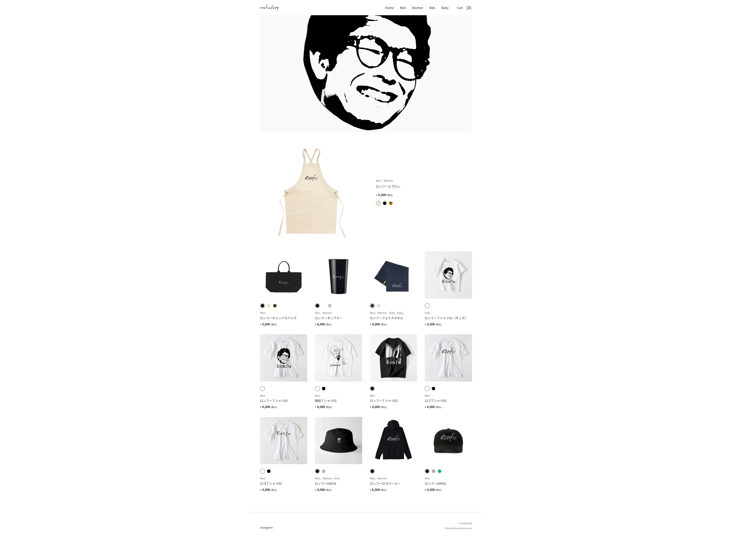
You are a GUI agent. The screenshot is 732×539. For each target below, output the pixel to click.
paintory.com (465, 528)
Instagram (266, 527)
